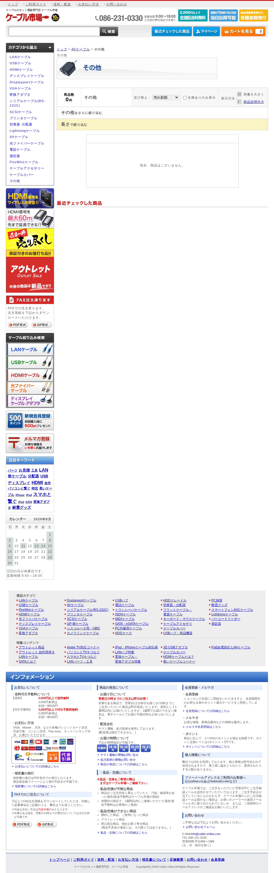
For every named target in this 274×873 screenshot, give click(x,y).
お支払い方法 (88, 4)
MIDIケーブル (125, 619)
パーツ (12, 470)
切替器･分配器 (21, 124)
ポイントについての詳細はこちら (208, 746)
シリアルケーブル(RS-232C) (27, 103)
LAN (43, 470)
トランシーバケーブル (131, 609)
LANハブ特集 (124, 652)
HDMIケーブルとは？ (178, 656)
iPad (21, 501)
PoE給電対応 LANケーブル (230, 647)
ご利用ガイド (35, 4)
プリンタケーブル (23, 118)
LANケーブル (20, 57)
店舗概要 (177, 859)
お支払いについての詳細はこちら (37, 766)
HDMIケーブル (21, 69)
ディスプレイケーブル (27, 75)
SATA (28, 501)
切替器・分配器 (174, 605)
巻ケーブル (17, 476)
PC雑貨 (216, 600)
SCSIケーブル (21, 112)
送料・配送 (62, 4)
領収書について (154, 859)
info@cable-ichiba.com (205, 833)
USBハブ (121, 600)
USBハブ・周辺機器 (177, 633)
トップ (13, 4)
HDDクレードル (175, 600)
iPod (29, 494)
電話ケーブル (20, 149)
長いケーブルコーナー (179, 661)
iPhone (20, 494)
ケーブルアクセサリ (177, 623)
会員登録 (218, 859)
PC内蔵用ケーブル (128, 628)
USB (44, 476)
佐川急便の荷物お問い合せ (118, 759)
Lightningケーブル (25, 130)
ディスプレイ (19, 483)
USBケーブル (20, 63)
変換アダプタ (20, 94)
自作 (47, 483)
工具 (34, 470)
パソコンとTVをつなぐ (83, 652)
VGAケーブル (20, 88)
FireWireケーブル (24, 162)
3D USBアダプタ (175, 647)
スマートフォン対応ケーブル (232, 609)
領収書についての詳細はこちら (35, 786)
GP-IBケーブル (77, 623)
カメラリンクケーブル (83, 633)
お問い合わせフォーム (200, 827)
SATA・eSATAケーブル (132, 623)
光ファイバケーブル (33, 619)
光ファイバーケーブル (27, 143)
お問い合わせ (116, 4)
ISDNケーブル (125, 614)
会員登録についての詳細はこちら (208, 710)
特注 (35, 488)
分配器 (33, 476)
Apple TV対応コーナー (83, 647)
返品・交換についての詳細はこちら (123, 832)
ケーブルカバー (22, 174)
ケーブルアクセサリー (27, 168)
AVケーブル (19, 137)
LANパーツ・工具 (80, 661)
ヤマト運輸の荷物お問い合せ (119, 754)
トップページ (59, 859)
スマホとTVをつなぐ (82, 656)
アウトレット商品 (31, 647)
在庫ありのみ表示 (202, 97)
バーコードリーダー (225, 619)
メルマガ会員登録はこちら (203, 726)
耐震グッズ (21, 507)
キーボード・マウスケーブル (184, 619)
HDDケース (123, 633)
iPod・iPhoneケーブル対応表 (136, 647)
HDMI (37, 482)
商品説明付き (253, 101)
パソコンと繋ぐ (19, 488)
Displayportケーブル (27, 82)
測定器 (15, 156)
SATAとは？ (27, 661)
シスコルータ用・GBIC (83, 628)
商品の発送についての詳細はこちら (123, 764)
